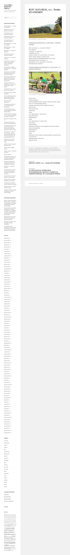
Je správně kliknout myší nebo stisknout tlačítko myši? (10, 213)
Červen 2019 (6, 365)
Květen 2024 (6, 277)
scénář (10, 545)
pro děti (5, 464)
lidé (5, 449)
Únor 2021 (6, 341)
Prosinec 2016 (7, 413)
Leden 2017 (6, 410)
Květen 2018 (6, 389)
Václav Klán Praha (45, 152)
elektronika (6, 443)
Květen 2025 (6, 264)
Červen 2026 (6, 240)
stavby (5, 477)
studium (6, 480)
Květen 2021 (6, 334)
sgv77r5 (39, 152)
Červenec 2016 (7, 417)
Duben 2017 (6, 406)
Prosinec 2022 (7, 312)
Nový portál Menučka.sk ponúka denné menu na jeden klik (10, 229)
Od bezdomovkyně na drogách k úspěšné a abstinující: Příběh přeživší (10, 110)
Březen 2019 (6, 369)
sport (5, 475)
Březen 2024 (6, 282)
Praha (13, 529)
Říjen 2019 (6, 358)
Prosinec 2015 (7, 430)
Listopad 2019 (7, 356)
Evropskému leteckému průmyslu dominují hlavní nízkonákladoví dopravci (10, 158)
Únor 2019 (6, 371)
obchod (5, 456)
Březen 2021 (6, 338)
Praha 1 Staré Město (41, 150)
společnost (6, 473)
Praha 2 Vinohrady (9, 530)
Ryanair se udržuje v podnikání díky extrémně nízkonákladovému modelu (9, 163)
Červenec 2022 (7, 317)
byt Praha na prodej (12, 516)
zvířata (5, 486)
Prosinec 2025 (7, 253)
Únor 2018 (6, 395)
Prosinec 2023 (7, 288)
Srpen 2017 (6, 404)
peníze (8, 529)
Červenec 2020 (7, 349)
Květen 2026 (6, 242)
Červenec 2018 (7, 384)
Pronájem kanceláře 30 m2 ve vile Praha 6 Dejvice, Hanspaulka (9, 106)
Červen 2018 (6, 386)
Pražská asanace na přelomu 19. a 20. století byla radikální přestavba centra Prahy (10, 115)
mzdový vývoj (13, 525)
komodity (15, 524)
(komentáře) (7, 499)
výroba (9, 550)
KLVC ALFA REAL (44, 149)
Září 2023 (6, 292)
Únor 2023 (6, 308)
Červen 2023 (6, 299)
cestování (6, 440)
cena (4, 517)
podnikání (6, 460)
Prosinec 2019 (7, 354)
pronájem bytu (9, 536)
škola (5, 471)
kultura (5, 447)
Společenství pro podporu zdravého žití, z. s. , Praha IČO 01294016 (10, 68)
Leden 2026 (6, 251)
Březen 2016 (6, 426)
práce (5, 462)
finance (5, 445)
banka (5, 514)
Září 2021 (6, 327)
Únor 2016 (6, 428)
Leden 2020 (6, 351)
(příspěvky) (7, 496)
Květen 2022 (6, 319)
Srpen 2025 (6, 260)
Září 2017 (6, 402)
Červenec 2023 (7, 297)
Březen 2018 (6, 393)
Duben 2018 (6, 391)
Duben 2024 (6, 279)
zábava (5, 482)
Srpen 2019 (6, 360)
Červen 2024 (6, 275)
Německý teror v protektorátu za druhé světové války (9, 140)
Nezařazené (6, 453)
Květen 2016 (6, 421)
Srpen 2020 (6, 347)
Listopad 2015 (7, 432)
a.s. (50, 148)
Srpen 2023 (6, 295)
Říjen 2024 (6, 271)
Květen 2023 (6, 301)
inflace (8, 524)
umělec (12, 548)
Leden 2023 (6, 310)
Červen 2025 (6, 262)
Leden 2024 (6, 286)
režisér (12, 540)
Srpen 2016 (6, 415)
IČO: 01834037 (55, 148)
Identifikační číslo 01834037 (34, 149)
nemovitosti (6, 451)
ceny (4, 518)
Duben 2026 (6, 244)
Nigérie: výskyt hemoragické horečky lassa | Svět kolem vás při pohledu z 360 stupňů (10, 202)
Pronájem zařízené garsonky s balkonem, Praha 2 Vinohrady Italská (10, 191)
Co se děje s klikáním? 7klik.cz (8, 6)
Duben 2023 (6, 303)
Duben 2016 (6, 424)
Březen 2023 (6, 306)
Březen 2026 (6, 247)
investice (11, 524)
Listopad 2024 (7, 268)
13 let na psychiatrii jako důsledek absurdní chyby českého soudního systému (10, 97)
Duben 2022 (6, 321)
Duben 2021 (6, 336)
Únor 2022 (6, 323)
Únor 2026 (6, 249)
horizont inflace (11, 522)
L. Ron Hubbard (7, 525)
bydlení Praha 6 (9, 514)
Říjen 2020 (6, 345)
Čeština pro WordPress (9, 501)
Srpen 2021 (6, 330)
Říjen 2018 (6, 378)
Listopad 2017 (7, 397)
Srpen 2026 (6, 238)
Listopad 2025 (7, 255)
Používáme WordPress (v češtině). (36, 183)
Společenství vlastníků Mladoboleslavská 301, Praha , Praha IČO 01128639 (10, 73)
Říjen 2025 (6, 258)
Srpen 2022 (6, 314)
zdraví (5, 484)
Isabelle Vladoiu (7, 154)
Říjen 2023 (6, 290)
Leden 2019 (6, 373)
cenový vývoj (14, 517)
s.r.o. (14, 540)
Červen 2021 (6, 332)
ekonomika (12, 521)
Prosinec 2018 (7, 375)
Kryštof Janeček (38, 148)
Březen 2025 (6, 266)
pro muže (6, 467)
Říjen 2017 (6, 400)
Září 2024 (6, 273)
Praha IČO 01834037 (33, 152)
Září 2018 (6, 380)
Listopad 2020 (7, 343)
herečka (7, 522)
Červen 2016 (6, 419)
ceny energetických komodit (9, 518)
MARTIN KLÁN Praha (52, 149)
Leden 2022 (6, 325)
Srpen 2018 (6, 382)
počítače (6, 458)
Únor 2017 (6, 408)
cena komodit (7, 517)
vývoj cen (12, 550)
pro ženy (6, 469)
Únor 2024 (6, 284)
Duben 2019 (6, 367)
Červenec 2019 (7, 362)
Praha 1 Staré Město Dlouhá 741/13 (53, 150)
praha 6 (6, 532)
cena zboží (11, 517)
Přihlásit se (6, 494)
